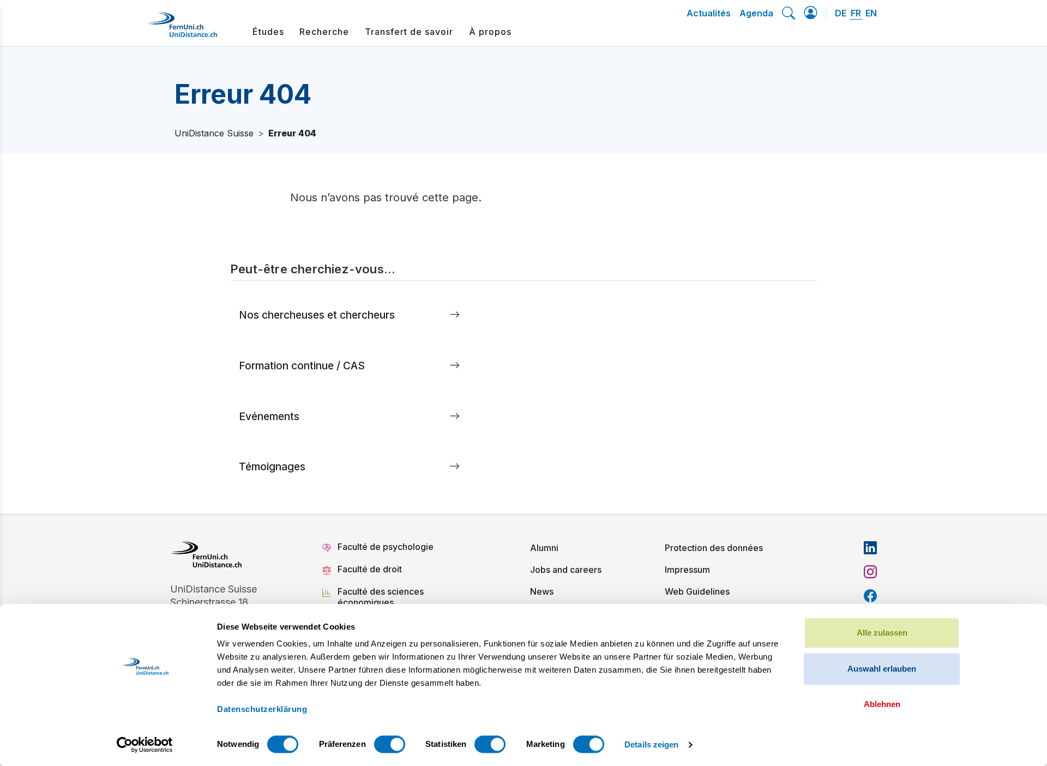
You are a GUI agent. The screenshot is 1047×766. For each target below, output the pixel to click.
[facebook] (870, 595)
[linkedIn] (870, 547)
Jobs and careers (565, 569)
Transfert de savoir (409, 31)
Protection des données (714, 547)
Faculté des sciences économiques (381, 597)
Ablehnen (882, 704)
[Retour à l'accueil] (182, 29)
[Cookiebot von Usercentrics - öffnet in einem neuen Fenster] (144, 745)
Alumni (544, 547)
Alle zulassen (882, 632)
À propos (490, 31)
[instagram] (870, 571)
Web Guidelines (697, 591)
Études (268, 31)
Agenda (756, 13)
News (541, 591)
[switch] (389, 744)
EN (871, 13)
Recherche (324, 31)
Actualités (709, 13)
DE (840, 13)
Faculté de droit (370, 569)
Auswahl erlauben (881, 668)
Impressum (687, 569)
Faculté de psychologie (386, 546)
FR (856, 13)
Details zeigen (651, 744)
